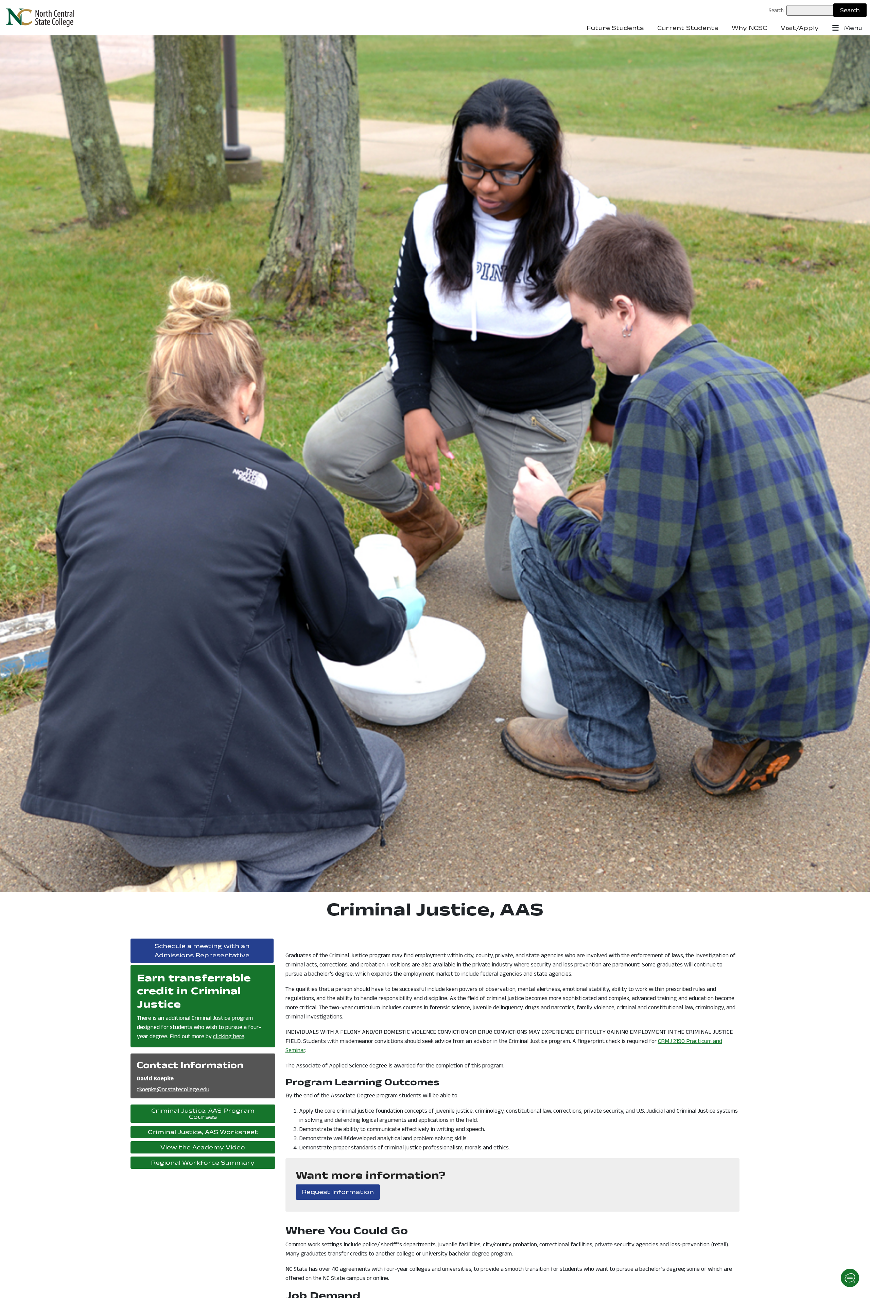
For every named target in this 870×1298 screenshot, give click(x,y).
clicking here (228, 1036)
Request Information (341, 1191)
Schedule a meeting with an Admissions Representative (214, 951)
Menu (852, 27)
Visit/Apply (800, 27)
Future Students (615, 27)
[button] (850, 1278)
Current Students (687, 27)
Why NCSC (749, 27)
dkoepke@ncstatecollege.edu (173, 1089)
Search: (777, 10)
